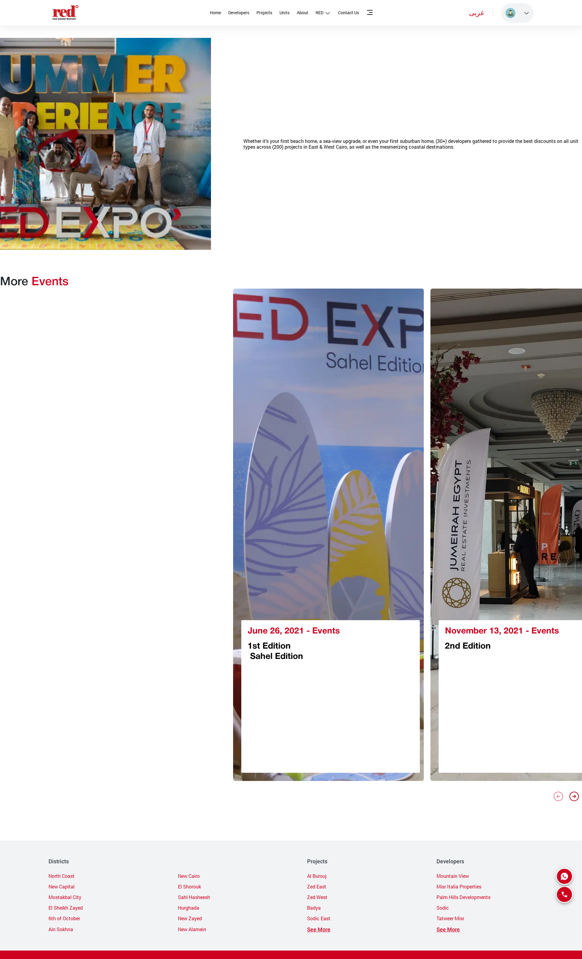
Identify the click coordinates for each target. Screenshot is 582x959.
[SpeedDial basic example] (564, 876)
